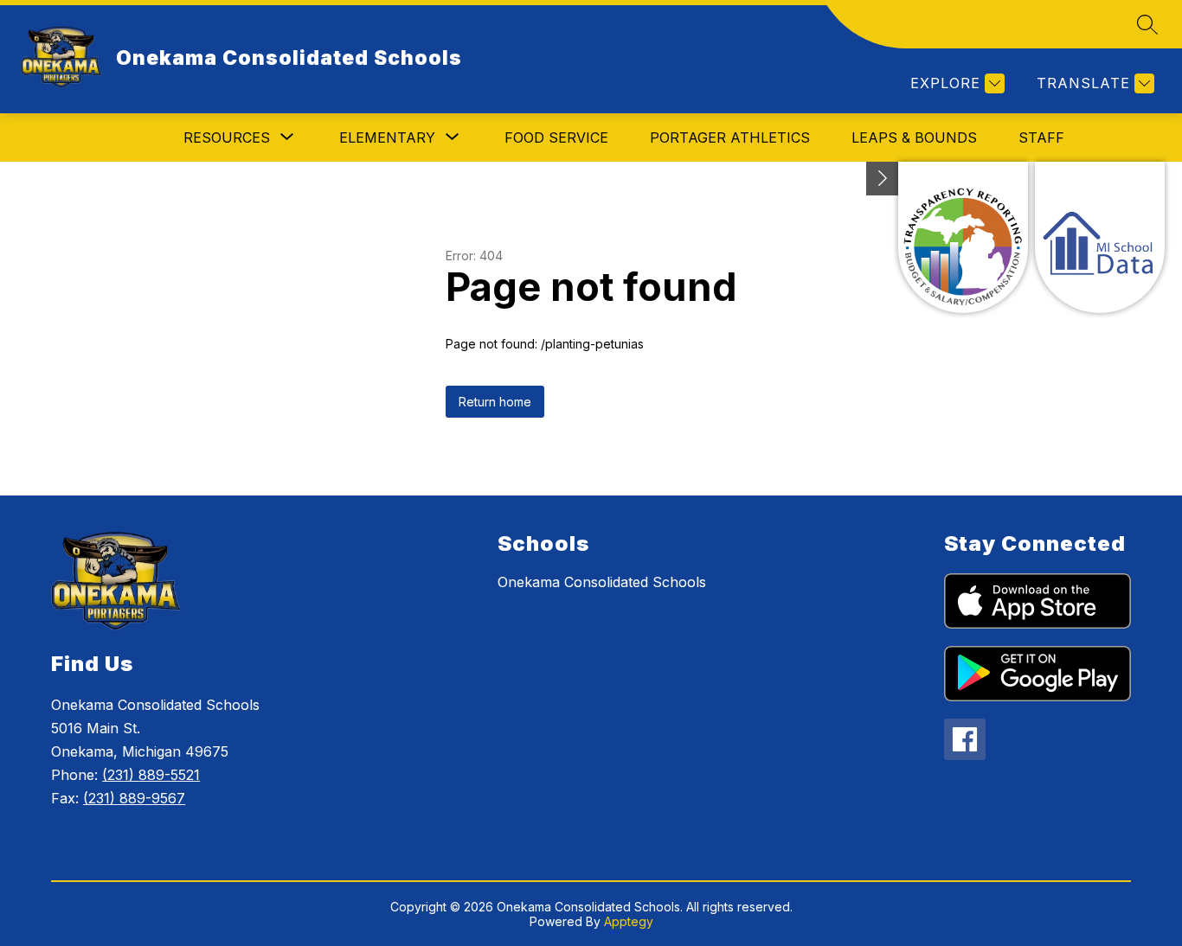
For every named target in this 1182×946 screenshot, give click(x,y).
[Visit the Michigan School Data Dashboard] (1100, 237)
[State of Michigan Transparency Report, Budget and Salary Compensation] (963, 237)
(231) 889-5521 (151, 774)
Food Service (556, 137)
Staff (1041, 137)
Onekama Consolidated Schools (602, 582)
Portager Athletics (730, 137)
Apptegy (628, 921)
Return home (495, 401)
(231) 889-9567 (134, 798)
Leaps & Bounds (914, 137)
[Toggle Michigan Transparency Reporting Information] (882, 178)
